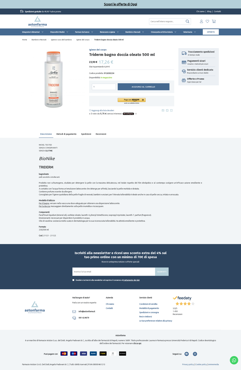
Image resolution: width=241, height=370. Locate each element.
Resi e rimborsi (145, 316)
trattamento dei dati (131, 280)
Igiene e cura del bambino (61, 40)
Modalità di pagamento (149, 308)
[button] (132, 101)
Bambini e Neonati (133, 32)
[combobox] (170, 21)
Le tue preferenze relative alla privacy (155, 321)
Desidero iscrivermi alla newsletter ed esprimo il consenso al (107, 280)
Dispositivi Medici (57, 32)
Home (24, 40)
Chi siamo (200, 11)
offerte (211, 32)
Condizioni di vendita (148, 304)
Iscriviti (162, 272)
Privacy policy (188, 364)
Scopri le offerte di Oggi (120, 4)
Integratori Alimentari (31, 32)
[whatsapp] (234, 360)
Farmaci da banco (82, 32)
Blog (209, 11)
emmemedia (213, 364)
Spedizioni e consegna (149, 312)
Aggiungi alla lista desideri (102, 110)
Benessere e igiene (107, 32)
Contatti (217, 11)
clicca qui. (137, 343)
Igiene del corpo (83, 40)
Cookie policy (201, 364)
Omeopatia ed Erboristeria (162, 32)
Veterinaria (187, 32)
